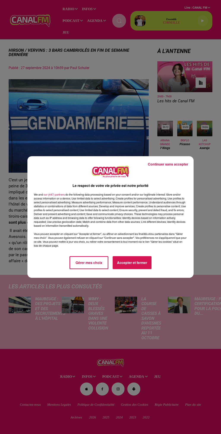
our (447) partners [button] (54, 194)
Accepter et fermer (132, 262)
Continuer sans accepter (168, 164)
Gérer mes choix (89, 262)
